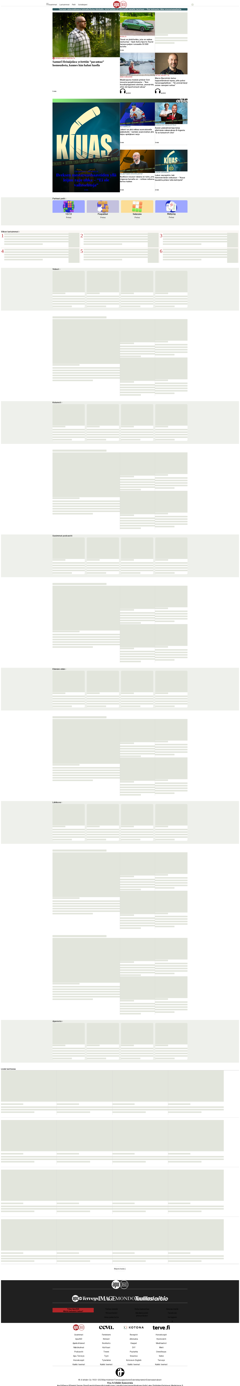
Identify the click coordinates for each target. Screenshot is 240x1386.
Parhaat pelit (58, 198)
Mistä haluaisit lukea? (73, 1311)
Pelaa (68, 217)
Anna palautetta (111, 1317)
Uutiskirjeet (82, 5)
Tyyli (106, 1356)
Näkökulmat (78, 1347)
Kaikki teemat (78, 1364)
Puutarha (134, 1352)
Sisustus (134, 1356)
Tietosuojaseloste (122, 1380)
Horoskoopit (78, 1360)
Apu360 (78, 1339)
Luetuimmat (65, 5)
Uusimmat (52, 5)
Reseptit (134, 1335)
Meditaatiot (161, 1343)
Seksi (161, 1356)
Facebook (172, 1313)
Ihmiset (106, 1339)
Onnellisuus (161, 1352)
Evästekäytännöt (138, 1380)
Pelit (74, 5)
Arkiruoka (134, 1339)
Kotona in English (133, 1360)
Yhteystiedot (111, 1313)
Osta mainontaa (142, 1309)
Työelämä (106, 1360)
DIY (133, 1347)
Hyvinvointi (161, 1339)
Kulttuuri (106, 1347)
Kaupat (133, 1343)
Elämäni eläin (58, 669)
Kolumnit (56, 402)
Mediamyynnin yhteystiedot (142, 1314)
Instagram (172, 1317)
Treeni (106, 1352)
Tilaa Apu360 (73, 1309)
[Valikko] (47, 4)
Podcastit (78, 1352)
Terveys (161, 1360)
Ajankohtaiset (79, 1343)
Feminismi (106, 1335)
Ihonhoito (106, 1343)
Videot (55, 269)
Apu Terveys (78, 1356)
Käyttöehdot (108, 1380)
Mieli (161, 1347)
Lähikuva (56, 802)
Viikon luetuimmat (9, 231)
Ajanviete (57, 1021)
